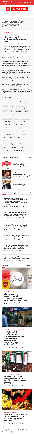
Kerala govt (26, 118)
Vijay (23, 147)
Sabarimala (20, 137)
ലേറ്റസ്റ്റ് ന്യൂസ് (14, 330)
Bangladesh (21, 102)
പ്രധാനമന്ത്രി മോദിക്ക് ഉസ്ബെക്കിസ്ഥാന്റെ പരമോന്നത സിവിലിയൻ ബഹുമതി (20, 185)
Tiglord (13, 432)
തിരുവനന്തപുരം (17, 150)
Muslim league (7, 124)
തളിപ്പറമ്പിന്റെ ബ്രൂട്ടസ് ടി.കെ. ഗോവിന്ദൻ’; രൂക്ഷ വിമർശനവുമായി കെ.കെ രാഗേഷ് (22, 165)
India (26, 111)
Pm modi (5, 131)
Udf (4, 144)
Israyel (12, 115)
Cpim (4, 111)
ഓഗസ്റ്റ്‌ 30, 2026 (20, 206)
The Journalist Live (21, 430)
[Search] (30, 16)
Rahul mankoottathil (20, 134)
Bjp (12, 105)
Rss (4, 137)
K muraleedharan (8, 121)
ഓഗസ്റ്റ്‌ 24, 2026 (20, 423)
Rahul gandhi (7, 134)
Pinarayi (14, 128)
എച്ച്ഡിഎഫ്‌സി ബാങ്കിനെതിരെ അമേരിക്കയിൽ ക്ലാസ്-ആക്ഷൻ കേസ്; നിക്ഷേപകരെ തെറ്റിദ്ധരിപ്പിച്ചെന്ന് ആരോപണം (14, 338)
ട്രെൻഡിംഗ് (7, 292)
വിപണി (18, 292)
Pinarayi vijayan (25, 128)
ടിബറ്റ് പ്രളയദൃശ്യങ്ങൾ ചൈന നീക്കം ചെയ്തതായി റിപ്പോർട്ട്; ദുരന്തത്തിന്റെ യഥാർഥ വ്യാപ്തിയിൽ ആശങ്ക (16, 72)
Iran (4, 115)
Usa (4, 147)
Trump (26, 141)
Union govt (22, 144)
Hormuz (18, 111)
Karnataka (20, 115)
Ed (11, 111)
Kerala (17, 118)
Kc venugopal (7, 118)
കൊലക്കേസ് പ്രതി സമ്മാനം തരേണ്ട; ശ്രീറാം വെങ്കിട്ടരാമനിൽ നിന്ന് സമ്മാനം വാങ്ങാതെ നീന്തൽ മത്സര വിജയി (15, 79)
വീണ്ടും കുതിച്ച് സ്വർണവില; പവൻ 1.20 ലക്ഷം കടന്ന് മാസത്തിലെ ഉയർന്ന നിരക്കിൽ (16, 418)
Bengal (5, 105)
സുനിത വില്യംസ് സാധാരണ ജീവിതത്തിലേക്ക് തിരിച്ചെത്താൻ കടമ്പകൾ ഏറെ (16, 38)
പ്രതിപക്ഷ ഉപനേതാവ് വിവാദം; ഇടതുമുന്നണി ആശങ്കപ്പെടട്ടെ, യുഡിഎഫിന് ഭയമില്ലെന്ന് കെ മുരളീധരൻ (22, 175)
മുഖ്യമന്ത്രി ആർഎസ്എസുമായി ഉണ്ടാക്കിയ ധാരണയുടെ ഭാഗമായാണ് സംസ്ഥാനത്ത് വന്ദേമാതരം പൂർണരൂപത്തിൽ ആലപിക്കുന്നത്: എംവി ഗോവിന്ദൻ (16, 201)
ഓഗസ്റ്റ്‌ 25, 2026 (20, 385)
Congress (24, 108)
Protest (22, 131)
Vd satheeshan (14, 147)
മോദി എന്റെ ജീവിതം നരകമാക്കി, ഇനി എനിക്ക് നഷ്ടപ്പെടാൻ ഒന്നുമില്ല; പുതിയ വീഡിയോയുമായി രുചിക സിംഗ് (17, 91)
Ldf (18, 121)
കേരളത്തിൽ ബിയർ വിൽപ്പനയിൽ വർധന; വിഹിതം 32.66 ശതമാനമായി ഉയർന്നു (16, 380)
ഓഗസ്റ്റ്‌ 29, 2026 (20, 303)
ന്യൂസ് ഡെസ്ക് (9, 44)
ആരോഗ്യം (7, 32)
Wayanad (6, 150)
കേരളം (6, 374)
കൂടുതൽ (28, 157)
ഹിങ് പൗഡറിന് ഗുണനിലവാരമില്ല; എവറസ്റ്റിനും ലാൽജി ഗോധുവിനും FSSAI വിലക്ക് (15, 297)
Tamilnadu (17, 141)
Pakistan (5, 128)
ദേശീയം (13, 292)
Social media (6, 141)
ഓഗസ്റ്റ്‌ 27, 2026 (20, 347)
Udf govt (12, 144)
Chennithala (21, 105)
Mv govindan (19, 124)
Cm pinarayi (14, 108)
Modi (24, 121)
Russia (11, 137)
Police (14, 131)
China (5, 108)
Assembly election (8, 102)
